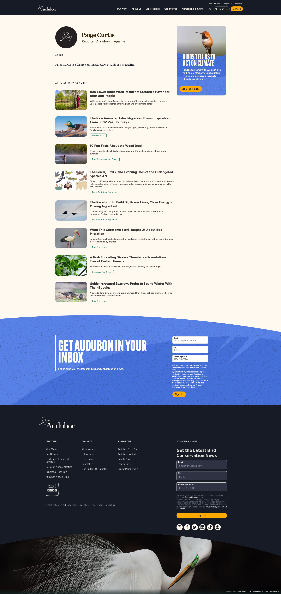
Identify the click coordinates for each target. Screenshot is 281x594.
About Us (136, 8)
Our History (52, 454)
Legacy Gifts (124, 464)
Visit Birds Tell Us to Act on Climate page (201, 60)
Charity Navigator (52, 489)
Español (238, 4)
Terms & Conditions (188, 387)
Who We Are (52, 449)
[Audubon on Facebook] (187, 527)
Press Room (88, 459)
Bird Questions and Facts (104, 159)
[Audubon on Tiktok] (210, 527)
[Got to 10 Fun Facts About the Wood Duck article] (114, 155)
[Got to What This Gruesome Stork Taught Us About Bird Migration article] (114, 240)
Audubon (47, 8)
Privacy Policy (183, 367)
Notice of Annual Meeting (59, 467)
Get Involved (170, 8)
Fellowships (88, 454)
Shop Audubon (214, 4)
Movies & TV (98, 136)
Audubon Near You (128, 449)
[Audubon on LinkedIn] (202, 527)
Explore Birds (153, 8)
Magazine (227, 4)
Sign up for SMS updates (94, 469)
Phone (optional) (181, 357)
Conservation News (101, 272)
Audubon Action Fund (57, 477)
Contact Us (87, 464)
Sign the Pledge (191, 89)
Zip (175, 347)
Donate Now (124, 459)
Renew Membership (128, 469)
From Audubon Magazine (104, 192)
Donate (237, 8)
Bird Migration (99, 247)
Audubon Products (127, 454)
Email (176, 338)
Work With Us (89, 449)
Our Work (122, 8)
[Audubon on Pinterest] (218, 527)
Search (210, 8)
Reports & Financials (56, 472)
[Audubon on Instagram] (180, 527)
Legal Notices (83, 505)
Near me (223, 9)
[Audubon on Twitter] (195, 527)
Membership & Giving (193, 8)
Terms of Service (199, 367)
